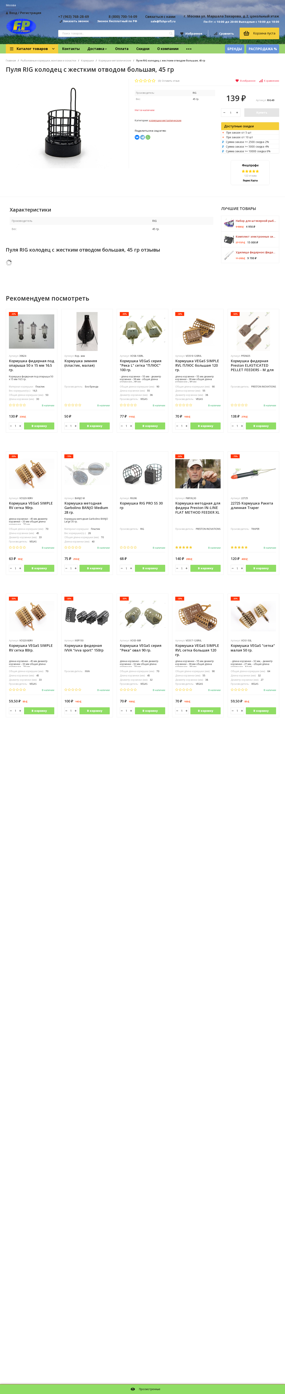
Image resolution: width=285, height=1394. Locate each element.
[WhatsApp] (148, 137)
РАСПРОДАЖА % (263, 49)
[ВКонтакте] (137, 137)
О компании (168, 48)
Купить (261, 112)
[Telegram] (142, 137)
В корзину (39, 426)
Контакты (71, 48)
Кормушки (87, 60)
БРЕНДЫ (234, 49)
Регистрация (30, 13)
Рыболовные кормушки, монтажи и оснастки (48, 60)
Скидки (142, 48)
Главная (11, 60)
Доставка (95, 48)
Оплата (122, 48)
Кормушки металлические (115, 60)
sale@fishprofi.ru (163, 21)
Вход (13, 13)
